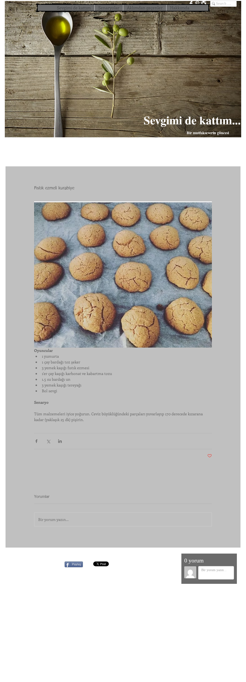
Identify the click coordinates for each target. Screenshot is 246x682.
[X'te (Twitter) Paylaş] (48, 441)
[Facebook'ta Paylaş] (36, 441)
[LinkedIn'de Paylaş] (60, 441)
